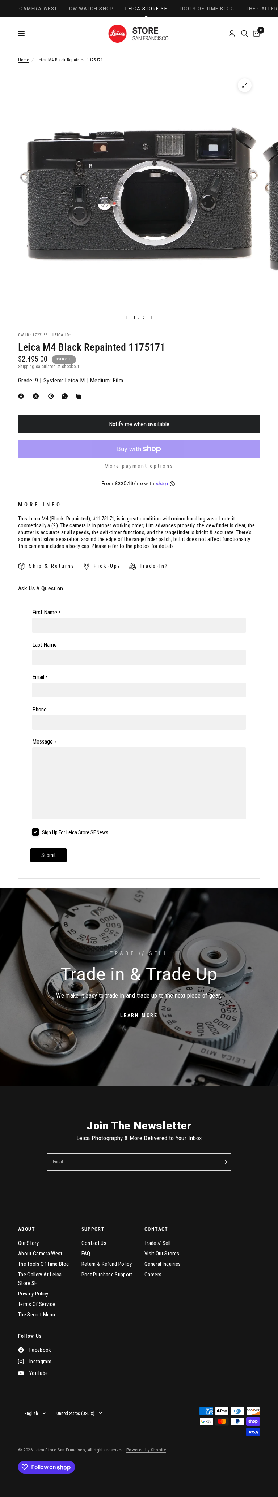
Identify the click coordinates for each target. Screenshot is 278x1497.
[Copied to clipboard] (80, 396)
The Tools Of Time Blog (43, 1264)
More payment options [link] (139, 466)
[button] (139, 1015)
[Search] (244, 33)
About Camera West (40, 1253)
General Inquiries (162, 1264)
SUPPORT (93, 1229)
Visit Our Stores (161, 1253)
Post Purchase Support (106, 1274)
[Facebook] (22, 396)
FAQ (85, 1253)
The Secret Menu (36, 1314)
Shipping (26, 366)
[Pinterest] (52, 396)
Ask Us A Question (40, 588)
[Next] (151, 317)
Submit (48, 855)
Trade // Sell (157, 1243)
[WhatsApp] (66, 396)
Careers (152, 1274)
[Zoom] (245, 85)
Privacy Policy (33, 1293)
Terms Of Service (36, 1304)
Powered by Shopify (146, 1450)
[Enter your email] (224, 1162)
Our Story (28, 1243)
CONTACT (156, 1229)
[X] (37, 396)
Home (23, 59)
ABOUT (26, 1229)
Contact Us (93, 1243)
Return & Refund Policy (106, 1264)
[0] (255, 33)
